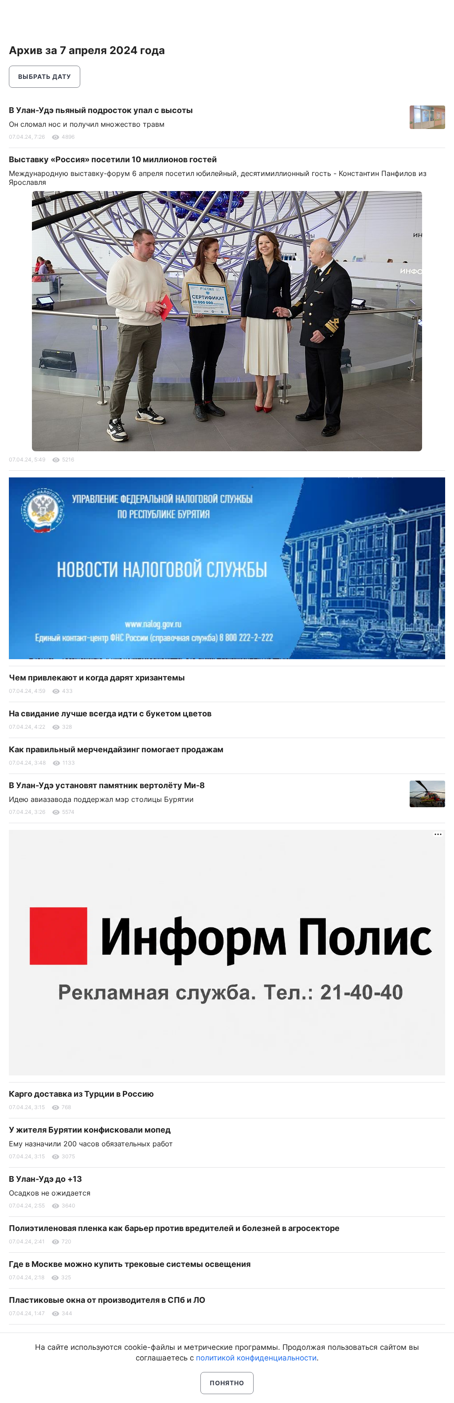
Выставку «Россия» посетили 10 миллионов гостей (113, 159)
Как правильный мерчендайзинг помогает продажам (116, 749)
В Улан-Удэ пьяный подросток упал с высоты (101, 110)
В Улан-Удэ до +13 (45, 1179)
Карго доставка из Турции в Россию (81, 1093)
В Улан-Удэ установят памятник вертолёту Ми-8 (107, 785)
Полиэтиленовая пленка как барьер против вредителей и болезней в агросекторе (174, 1228)
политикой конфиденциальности (256, 1357)
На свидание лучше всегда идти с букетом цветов (110, 713)
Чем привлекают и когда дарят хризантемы (97, 677)
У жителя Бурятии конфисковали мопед (90, 1129)
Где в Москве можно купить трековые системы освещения (129, 1264)
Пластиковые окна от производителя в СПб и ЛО (107, 1300)
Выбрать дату (44, 76)
